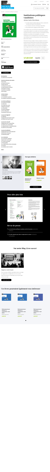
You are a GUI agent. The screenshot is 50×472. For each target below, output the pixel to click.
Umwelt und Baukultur (28, 179)
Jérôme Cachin (28, 20)
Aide (48, 1)
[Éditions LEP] (6, 4)
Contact (42, 1)
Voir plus (35, 186)
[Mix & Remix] (11, 162)
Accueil (2, 11)
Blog (36, 1)
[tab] (6, 73)
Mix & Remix (35, 20)
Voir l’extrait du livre (7, 39)
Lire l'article (6, 279)
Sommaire (6, 72)
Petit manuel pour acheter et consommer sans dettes (6, 311)
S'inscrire (39, 4)
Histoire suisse (40, 178)
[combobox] (41, 8)
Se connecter (34, 4)
